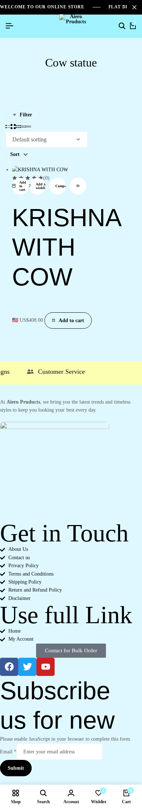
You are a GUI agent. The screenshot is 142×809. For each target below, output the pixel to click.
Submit (16, 768)
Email (8, 751)
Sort (15, 154)
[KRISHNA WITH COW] (40, 169)
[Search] (122, 26)
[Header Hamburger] (9, 26)
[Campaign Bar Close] (134, 7)
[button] (20, 186)
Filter (26, 114)
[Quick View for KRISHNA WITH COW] (78, 186)
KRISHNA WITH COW (66, 247)
